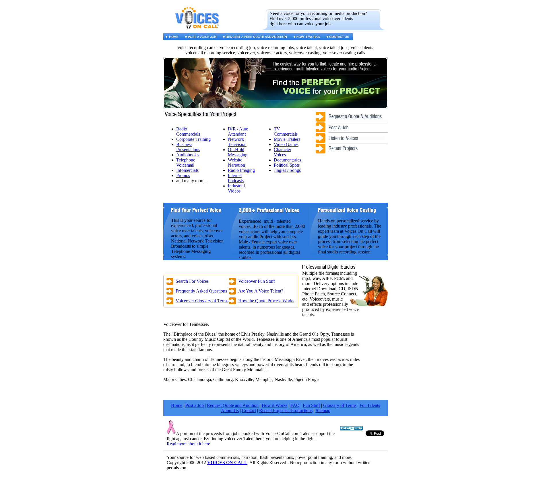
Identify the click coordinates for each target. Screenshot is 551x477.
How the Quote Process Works (266, 300)
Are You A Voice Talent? (260, 290)
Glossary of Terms (339, 405)
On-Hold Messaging (237, 152)
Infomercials (187, 170)
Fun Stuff (311, 405)
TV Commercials (286, 131)
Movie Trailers (287, 139)
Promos (183, 175)
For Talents (370, 405)
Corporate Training (193, 139)
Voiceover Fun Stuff (256, 281)
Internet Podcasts (236, 178)
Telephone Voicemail (185, 162)
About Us (230, 410)
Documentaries (287, 159)
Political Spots (287, 165)
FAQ (295, 405)
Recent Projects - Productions (286, 410)
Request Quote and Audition (233, 405)
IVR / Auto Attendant (238, 131)
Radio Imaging (241, 170)
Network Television (237, 142)
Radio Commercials (188, 131)
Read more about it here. (189, 443)
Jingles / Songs (287, 170)
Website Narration (236, 162)
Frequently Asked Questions (201, 290)
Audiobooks (187, 154)
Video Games (286, 144)
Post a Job (194, 405)
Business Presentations (188, 147)
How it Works (274, 405)
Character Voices (282, 152)
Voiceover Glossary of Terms (202, 300)
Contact (249, 410)
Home (176, 405)
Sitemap (323, 410)
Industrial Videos (236, 188)
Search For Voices (192, 281)
